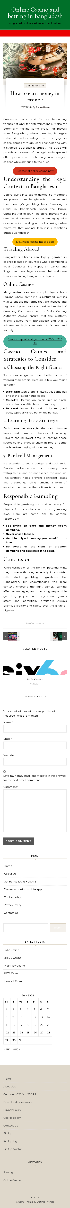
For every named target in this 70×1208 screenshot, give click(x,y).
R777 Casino (12, 973)
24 (21, 1032)
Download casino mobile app (35, 241)
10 (21, 1017)
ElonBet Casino (13, 981)
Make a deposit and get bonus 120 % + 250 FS (35, 341)
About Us (10, 873)
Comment (11, 786)
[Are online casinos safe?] (59, 636)
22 (7, 1032)
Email (7, 738)
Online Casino (35, 86)
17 (21, 1024)
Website (8, 755)
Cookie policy (12, 897)
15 (7, 1024)
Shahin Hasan (43, 107)
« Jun (7, 1049)
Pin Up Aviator (12, 1149)
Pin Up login (11, 1141)
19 (35, 1024)
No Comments (35, 623)
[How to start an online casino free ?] (11, 636)
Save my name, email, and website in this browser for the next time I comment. (34, 778)
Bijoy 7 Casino (12, 957)
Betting (8, 1172)
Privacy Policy (12, 905)
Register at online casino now (35, 171)
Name (8, 722)
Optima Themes (45, 1201)
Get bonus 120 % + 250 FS (20, 881)
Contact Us (11, 912)
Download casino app (17, 1102)
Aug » (16, 1049)
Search (58, 927)
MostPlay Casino (14, 965)
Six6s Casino (35, 679)
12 (35, 1017)
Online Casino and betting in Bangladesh (35, 13)
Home (8, 866)
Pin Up (7, 1133)
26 (35, 1032)
